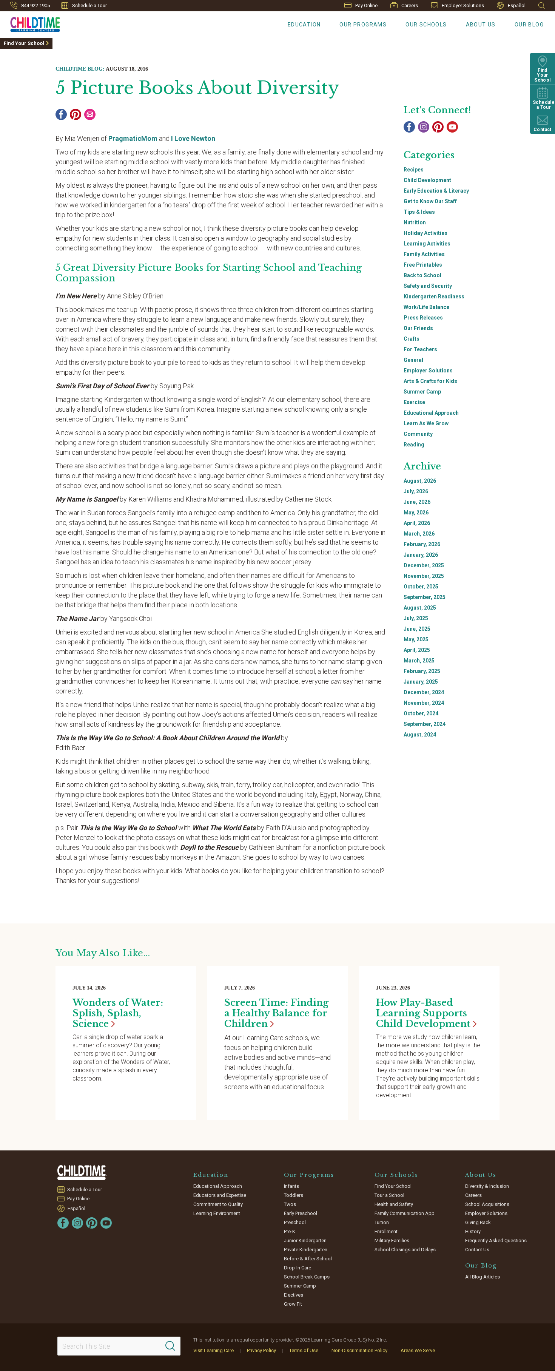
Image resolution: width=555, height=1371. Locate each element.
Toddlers (293, 1195)
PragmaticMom (132, 138)
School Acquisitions (487, 1204)
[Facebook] (61, 114)
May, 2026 (416, 512)
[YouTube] (452, 127)
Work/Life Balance (426, 307)
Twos (290, 1204)
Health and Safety (394, 1204)
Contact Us (477, 1249)
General (413, 360)
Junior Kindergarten (305, 1240)
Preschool (295, 1222)
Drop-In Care (297, 1268)
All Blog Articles (482, 1277)
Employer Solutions (463, 5)
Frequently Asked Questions (496, 1240)
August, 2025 (420, 608)
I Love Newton (193, 138)
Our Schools (426, 25)
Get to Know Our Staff (430, 201)
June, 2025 (417, 629)
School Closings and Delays (405, 1249)
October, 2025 (421, 587)
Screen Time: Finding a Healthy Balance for (276, 1013)
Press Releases (423, 318)
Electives (293, 1295)
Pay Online (366, 5)
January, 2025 (421, 682)
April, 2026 (417, 523)
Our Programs (363, 25)
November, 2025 (424, 576)
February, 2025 (422, 671)
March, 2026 (419, 534)
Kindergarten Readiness (434, 296)
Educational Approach (431, 413)
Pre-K (289, 1231)
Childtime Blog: (80, 69)
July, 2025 (416, 618)
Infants (291, 1186)
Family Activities (424, 254)
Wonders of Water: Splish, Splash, (117, 1013)
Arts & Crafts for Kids (430, 381)
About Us (481, 25)
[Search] (170, 1346)
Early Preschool (300, 1213)
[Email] (90, 114)
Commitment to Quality (218, 1204)
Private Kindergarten (305, 1249)
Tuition (382, 1222)
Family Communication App (405, 1213)
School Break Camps (307, 1277)
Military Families (392, 1240)
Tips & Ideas (419, 212)
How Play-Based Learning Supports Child (423, 1013)
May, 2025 (416, 639)
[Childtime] (30, 23)
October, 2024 (421, 713)
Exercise (414, 402)
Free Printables (423, 265)
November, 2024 (424, 703)
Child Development (427, 180)
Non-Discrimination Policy (359, 1350)
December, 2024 (424, 692)
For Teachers (420, 349)
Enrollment (386, 1231)
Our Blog (529, 25)
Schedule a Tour (89, 5)
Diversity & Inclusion (487, 1186)
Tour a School (389, 1195)
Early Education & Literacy (436, 191)
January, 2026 (421, 555)
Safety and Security (428, 286)
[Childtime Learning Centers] (82, 1172)
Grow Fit (293, 1304)
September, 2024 (425, 724)
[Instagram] (423, 127)
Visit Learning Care (213, 1350)
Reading (414, 445)
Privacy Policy (261, 1350)
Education (304, 25)
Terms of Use (303, 1350)
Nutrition (415, 222)
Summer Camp (422, 392)
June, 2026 (417, 502)
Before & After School (308, 1258)
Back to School (422, 275)
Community (418, 434)
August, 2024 (420, 735)
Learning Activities (427, 244)
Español (517, 5)
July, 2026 (416, 491)
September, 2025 (425, 597)
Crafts (411, 339)
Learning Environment (216, 1213)
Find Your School (24, 43)
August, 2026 (420, 481)
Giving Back (478, 1222)
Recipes (414, 170)
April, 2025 (417, 650)
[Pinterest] (75, 114)
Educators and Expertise (219, 1195)
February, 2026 (422, 544)
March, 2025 (419, 661)
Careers (409, 5)
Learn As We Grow (426, 423)
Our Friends (418, 328)
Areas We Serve (418, 1350)
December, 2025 (424, 565)
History (473, 1231)
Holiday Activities (425, 233)
